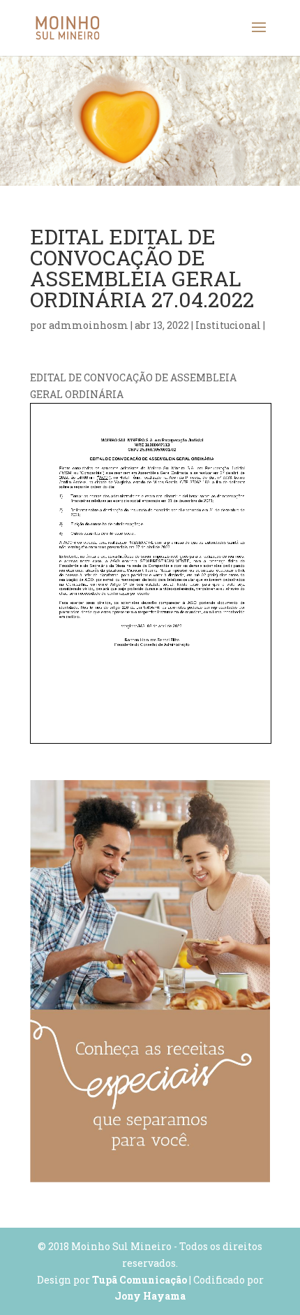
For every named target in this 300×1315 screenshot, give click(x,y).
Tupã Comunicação (139, 1279)
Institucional (228, 325)
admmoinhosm (88, 325)
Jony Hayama (150, 1295)
